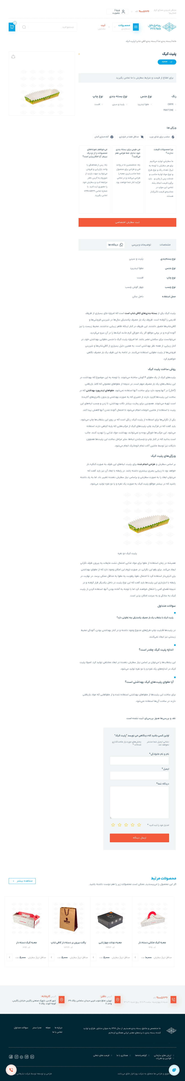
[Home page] (162, 27)
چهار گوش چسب (134, 287)
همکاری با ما (122, 1055)
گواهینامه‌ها (141, 1055)
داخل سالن (137, 296)
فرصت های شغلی (101, 1055)
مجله (48, 1027)
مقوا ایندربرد (136, 268)
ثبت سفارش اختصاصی (127, 222)
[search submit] (24, 27)
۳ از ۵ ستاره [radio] (126, 824)
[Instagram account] (16, 1058)
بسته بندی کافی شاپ (146, 41)
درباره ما (58, 1027)
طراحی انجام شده (146, 464)
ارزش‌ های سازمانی (162, 1055)
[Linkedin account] (32, 1058)
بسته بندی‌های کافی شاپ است (141, 313)
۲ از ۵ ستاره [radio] (132, 824)
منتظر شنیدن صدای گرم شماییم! (155, 12)
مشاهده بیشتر (25, 881)
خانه (174, 41)
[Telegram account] (26, 1058)
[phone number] (11, 1070)
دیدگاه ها (113, 245)
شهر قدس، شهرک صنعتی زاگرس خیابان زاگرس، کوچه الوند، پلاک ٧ (34, 1002)
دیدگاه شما (162, 784)
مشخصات (165, 245)
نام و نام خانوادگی (159, 754)
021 (160, 998)
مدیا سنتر (37, 1027)
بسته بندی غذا (164, 41)
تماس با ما (57, 1032)
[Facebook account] (11, 1058)
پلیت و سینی (136, 259)
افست (140, 277)
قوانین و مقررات (163, 1058)
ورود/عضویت (116, 12)
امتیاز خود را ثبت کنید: (158, 825)
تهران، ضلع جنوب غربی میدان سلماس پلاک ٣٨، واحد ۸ (90, 1002)
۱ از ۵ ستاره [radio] (139, 824)
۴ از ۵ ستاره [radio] (119, 824)
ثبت (101, 27)
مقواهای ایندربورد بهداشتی (100, 390)
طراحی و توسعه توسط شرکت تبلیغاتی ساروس (30, 1073)
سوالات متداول (21, 1027)
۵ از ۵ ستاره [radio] (113, 824)
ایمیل (165, 769)
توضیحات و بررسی (141, 245)
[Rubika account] (21, 1058)
